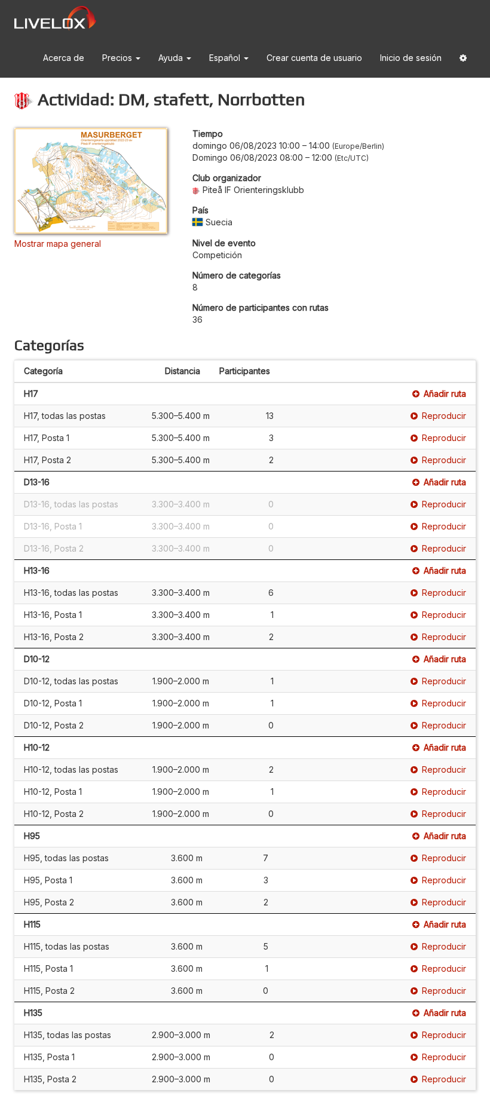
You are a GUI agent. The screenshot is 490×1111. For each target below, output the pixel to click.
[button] (463, 58)
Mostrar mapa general (57, 243)
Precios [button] (118, 58)
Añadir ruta (445, 393)
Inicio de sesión (411, 58)
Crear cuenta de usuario (314, 58)
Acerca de (63, 58)
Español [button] (226, 58)
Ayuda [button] (171, 58)
